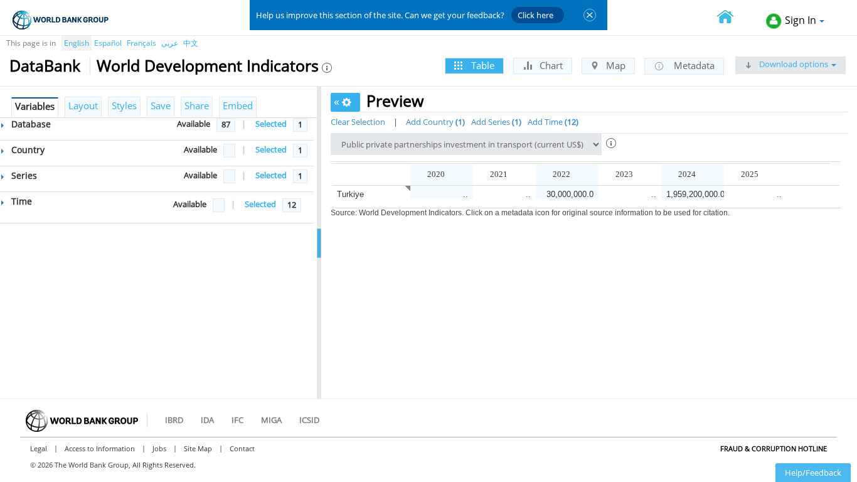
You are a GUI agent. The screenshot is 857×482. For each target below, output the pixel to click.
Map (614, 65)
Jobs (159, 448)
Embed (238, 105)
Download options (792, 64)
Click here (535, 15)
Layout (83, 105)
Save (161, 105)
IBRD (174, 420)
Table (481, 65)
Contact (242, 448)
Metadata (693, 65)
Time (20, 201)
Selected (271, 123)
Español (108, 43)
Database (30, 124)
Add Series (495, 121)
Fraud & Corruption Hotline (773, 448)
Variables (35, 106)
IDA (207, 420)
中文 (190, 43)
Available (193, 123)
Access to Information (100, 448)
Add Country (434, 121)
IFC (237, 420)
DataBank (44, 65)
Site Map (198, 448)
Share (196, 105)
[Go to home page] (732, 18)
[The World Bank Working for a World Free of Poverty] (61, 19)
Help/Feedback (813, 472)
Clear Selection (358, 121)
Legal (38, 448)
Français (141, 43)
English (76, 43)
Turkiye (350, 194)
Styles (124, 105)
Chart (550, 65)
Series (23, 175)
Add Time (552, 121)
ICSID (309, 420)
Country (27, 150)
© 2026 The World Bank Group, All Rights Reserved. (113, 464)
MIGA (271, 420)
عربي (169, 43)
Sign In (800, 20)
